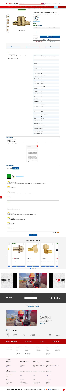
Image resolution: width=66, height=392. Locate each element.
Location (47, 349)
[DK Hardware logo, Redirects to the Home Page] (13, 3)
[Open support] (64, 390)
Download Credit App (28, 354)
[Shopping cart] (59, 3)
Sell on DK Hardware (48, 353)
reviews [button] (38, 20)
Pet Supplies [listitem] (48, 381)
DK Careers (47, 350)
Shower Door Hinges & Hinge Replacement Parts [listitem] (52, 365)
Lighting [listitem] (21, 381)
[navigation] (43, 7)
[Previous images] (8, 14)
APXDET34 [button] (38, 14)
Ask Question (53, 46)
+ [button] (36, 36)
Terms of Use (38, 349)
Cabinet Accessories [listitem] (22, 365)
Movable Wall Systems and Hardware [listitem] (51, 374)
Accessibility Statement (39, 350)
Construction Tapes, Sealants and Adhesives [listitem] (38, 371)
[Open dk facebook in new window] (53, 298)
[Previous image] (13, 21)
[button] (6, 3)
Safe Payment (33, 46)
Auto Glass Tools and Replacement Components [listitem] (26, 371)
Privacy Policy (38, 347)
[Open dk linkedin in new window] (56, 298)
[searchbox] (32, 3)
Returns (17, 349)
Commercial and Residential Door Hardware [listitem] (38, 365)
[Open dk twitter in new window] (51, 298)
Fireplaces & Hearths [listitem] (35, 383)
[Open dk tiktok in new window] (57, 298)
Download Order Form (28, 353)
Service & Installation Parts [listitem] (36, 382)
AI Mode (43, 3)
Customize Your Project (18, 6)
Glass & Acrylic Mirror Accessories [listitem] (24, 383)
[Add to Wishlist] (9, 244)
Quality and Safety (8, 329)
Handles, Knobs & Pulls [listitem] (23, 362)
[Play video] (2, 280)
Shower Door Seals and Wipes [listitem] (50, 362)
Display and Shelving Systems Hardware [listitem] (11, 371)
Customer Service (43, 6)
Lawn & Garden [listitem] (48, 382)
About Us (47, 347)
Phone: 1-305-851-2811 (9, 347)
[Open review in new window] (55, 232)
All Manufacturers (27, 349)
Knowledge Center (48, 354)
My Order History (57, 349)
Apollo (38, 17)
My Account (56, 347)
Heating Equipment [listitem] (35, 381)
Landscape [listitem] (47, 383)
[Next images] (8, 32)
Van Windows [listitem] (21, 374)
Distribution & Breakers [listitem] (23, 382)
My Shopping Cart (57, 350)
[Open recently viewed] (53, 3)
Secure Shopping (18, 353)
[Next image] (30, 21)
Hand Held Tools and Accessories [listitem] (37, 374)
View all (7, 366)
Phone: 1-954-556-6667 (9, 349)
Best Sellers (23, 6)
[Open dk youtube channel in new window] (50, 298)
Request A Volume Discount (30, 6)
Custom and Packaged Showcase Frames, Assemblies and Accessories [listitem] (11, 374)
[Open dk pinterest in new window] (59, 298)
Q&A (16, 354)
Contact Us (17, 347)
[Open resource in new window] (32, 156)
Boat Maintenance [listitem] (8, 362)
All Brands (26, 350)
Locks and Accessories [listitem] (49, 371)
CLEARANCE (56, 6)
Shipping (17, 350)
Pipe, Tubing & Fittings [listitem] (9, 382)
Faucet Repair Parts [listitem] (8, 381)
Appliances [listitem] (7, 383)
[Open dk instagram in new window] (54, 298)
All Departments (27, 347)
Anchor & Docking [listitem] (8, 365)
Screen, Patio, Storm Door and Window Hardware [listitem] (39, 362)
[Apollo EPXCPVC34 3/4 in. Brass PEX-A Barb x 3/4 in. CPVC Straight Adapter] (18, 249)
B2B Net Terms (14, 46)
